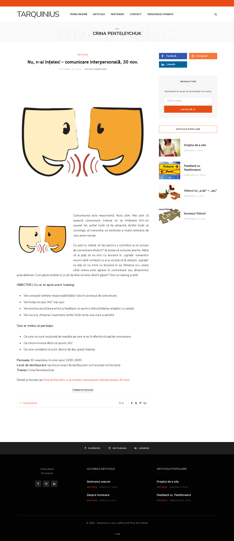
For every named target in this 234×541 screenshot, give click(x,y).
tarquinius (30, 403)
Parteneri (117, 14)
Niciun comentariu (96, 69)
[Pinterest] (140, 403)
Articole (99, 14)
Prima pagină (78, 14)
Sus (117, 534)
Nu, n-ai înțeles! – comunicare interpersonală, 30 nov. (82, 61)
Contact (135, 14)
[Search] (214, 14)
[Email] (145, 403)
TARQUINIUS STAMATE (160, 14)
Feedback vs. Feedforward (192, 168)
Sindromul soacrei (98, 481)
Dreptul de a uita (195, 145)
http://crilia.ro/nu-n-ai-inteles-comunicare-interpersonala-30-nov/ (86, 380)
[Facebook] (131, 403)
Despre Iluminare (98, 495)
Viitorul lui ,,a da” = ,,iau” (200, 190)
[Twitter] (136, 403)
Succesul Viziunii (195, 213)
